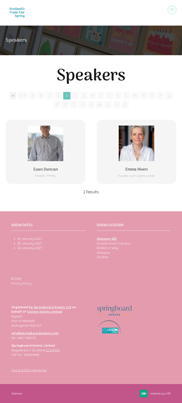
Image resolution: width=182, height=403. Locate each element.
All (13, 95)
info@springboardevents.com (35, 333)
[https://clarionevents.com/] (109, 333)
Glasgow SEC (107, 238)
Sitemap (16, 393)
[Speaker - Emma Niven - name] (136, 152)
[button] (172, 10)
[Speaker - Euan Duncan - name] (45, 152)
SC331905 (53, 350)
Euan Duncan (45, 169)
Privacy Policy (21, 283)
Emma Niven (136, 169)
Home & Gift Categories (29, 370)
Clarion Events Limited (44, 311)
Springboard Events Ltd (52, 307)
